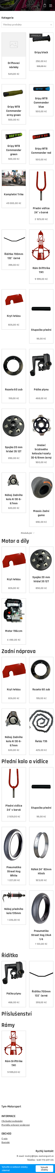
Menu (51, 5)
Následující (26, 532)
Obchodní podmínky (12, 1121)
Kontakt (5, 1142)
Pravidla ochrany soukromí (15, 1124)
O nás (4, 1138)
